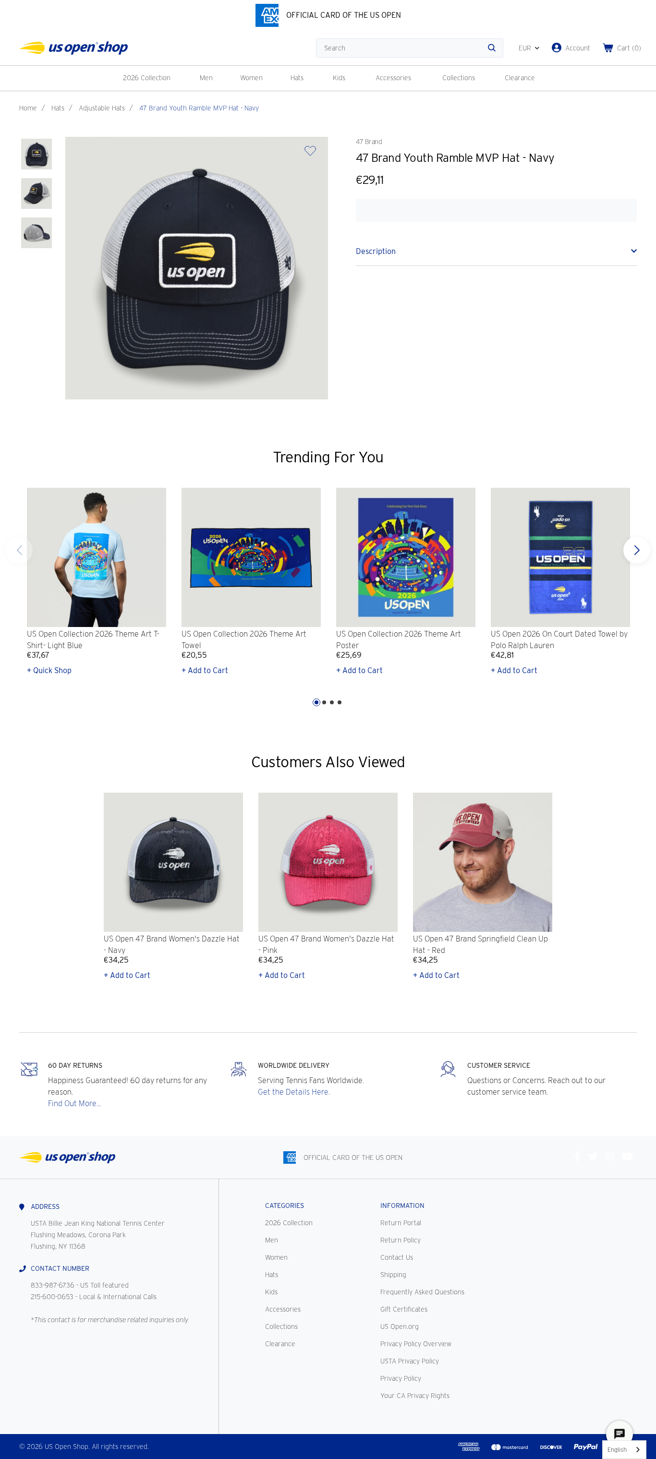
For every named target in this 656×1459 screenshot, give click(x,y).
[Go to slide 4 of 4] (19, 550)
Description (376, 251)
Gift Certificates (403, 1309)
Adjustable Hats (102, 108)
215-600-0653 (52, 1297)
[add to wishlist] (310, 154)
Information (402, 1205)
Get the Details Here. (294, 1092)
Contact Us (396, 1257)
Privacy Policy (400, 1378)
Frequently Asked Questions (422, 1292)
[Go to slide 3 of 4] (332, 702)
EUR (525, 48)
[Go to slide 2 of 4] (324, 702)
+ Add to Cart (205, 670)
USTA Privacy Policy (409, 1361)
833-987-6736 (52, 1285)
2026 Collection (146, 78)
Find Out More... (74, 1103)
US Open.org (399, 1326)
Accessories (393, 78)
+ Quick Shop (49, 670)
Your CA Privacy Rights (414, 1395)
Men (206, 78)
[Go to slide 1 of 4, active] (316, 702)
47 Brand (369, 141)
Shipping (393, 1274)
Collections (458, 78)
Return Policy (400, 1240)
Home (28, 108)
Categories (284, 1205)
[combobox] (624, 1449)
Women (251, 78)
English (617, 1449)
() (629, 48)
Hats (297, 78)
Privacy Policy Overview (415, 1344)
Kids (339, 78)
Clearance (520, 78)
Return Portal (400, 1223)
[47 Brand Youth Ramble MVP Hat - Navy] (36, 154)
